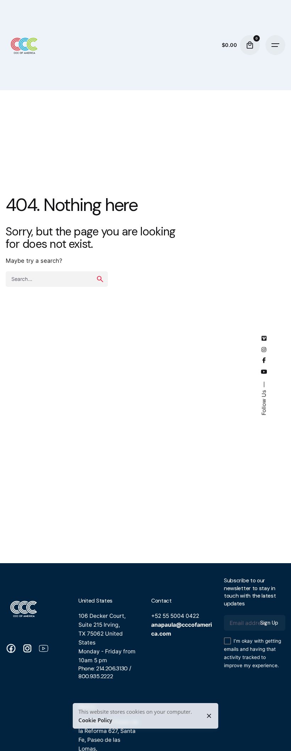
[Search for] (57, 279)
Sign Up (269, 622)
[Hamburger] (275, 45)
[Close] (209, 716)
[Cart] (250, 45)
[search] (100, 279)
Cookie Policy (95, 720)
